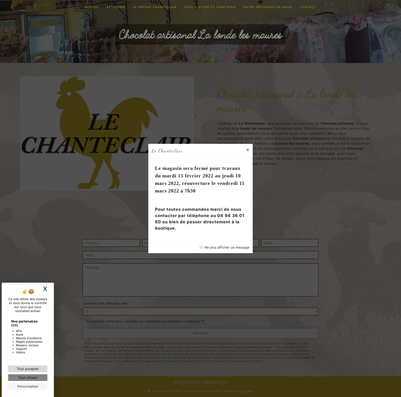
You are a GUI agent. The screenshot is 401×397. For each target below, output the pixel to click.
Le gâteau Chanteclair (154, 7)
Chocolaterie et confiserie (210, 7)
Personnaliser (27, 386)
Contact (308, 7)
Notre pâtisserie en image (268, 7)
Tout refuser (27, 378)
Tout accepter (28, 369)
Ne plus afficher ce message (226, 247)
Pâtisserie (116, 7)
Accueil (92, 7)
